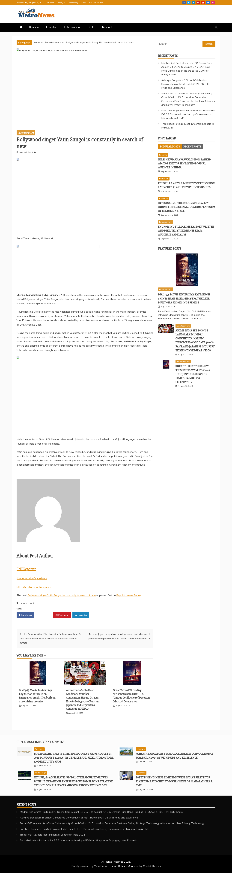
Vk (208, 2)
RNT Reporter (26, 569)
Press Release (96, 2)
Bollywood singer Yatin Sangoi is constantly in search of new (61, 595)
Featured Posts (169, 248)
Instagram (213, 2)
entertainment (27, 603)
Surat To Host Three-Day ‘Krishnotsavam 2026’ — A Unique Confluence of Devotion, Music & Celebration (131, 695)
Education (51, 27)
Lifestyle (61, 2)
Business (34, 27)
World (83, 2)
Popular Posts (170, 146)
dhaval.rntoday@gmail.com (32, 578)
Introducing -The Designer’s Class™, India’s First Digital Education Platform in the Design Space (186, 207)
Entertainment (72, 27)
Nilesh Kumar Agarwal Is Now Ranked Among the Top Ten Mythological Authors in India (184, 163)
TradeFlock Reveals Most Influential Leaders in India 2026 (52, 834)
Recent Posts (192, 146)
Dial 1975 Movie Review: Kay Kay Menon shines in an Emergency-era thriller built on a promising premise (37, 695)
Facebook (184, 2)
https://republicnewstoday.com (34, 587)
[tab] (170, 146)
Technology (73, 2)
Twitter (188, 2)
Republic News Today (128, 595)
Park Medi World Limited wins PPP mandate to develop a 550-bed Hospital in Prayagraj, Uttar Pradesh (78, 840)
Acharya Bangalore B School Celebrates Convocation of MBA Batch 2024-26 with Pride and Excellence (185, 84)
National (107, 27)
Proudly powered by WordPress (89, 866)
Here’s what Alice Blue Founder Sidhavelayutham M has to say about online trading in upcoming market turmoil (50, 638)
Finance (50, 2)
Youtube (203, 2)
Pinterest (198, 2)
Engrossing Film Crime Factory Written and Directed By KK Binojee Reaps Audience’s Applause (186, 230)
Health (91, 27)
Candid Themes (152, 866)
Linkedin (193, 2)
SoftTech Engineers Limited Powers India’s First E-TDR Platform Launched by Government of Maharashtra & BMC (188, 114)
